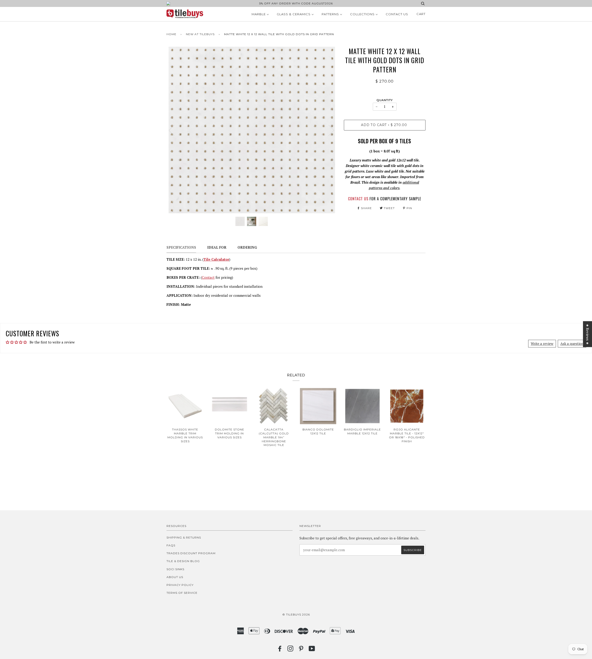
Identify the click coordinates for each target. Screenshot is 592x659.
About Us (174, 577)
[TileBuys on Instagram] (290, 650)
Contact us (358, 198)
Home (171, 34)
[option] (251, 130)
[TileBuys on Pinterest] (301, 650)
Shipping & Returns (183, 537)
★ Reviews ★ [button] (587, 334)
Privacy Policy (180, 585)
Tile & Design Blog (183, 561)
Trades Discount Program (191, 553)
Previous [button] (174, 130)
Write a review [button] (542, 343)
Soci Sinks (175, 569)
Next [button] (328, 130)
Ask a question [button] (572, 343)
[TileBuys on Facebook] (280, 650)
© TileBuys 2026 (296, 614)
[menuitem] (260, 14)
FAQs (170, 545)
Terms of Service (181, 592)
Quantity (384, 100)
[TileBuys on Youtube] (312, 650)
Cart (421, 14)
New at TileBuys (200, 34)
